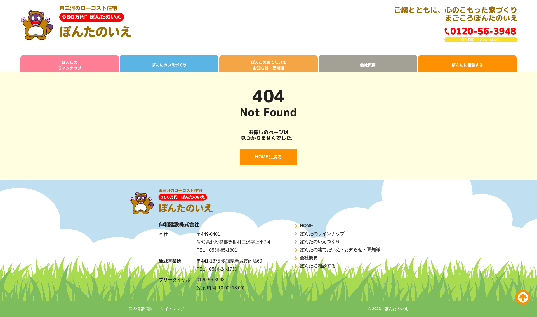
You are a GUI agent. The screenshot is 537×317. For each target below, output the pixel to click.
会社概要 (368, 65)
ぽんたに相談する (467, 65)
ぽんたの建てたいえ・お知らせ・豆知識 (339, 249)
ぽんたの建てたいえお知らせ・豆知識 (268, 65)
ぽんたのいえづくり (169, 65)
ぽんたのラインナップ (69, 65)
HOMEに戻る (268, 156)
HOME (306, 225)
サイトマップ (172, 308)
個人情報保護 (140, 308)
